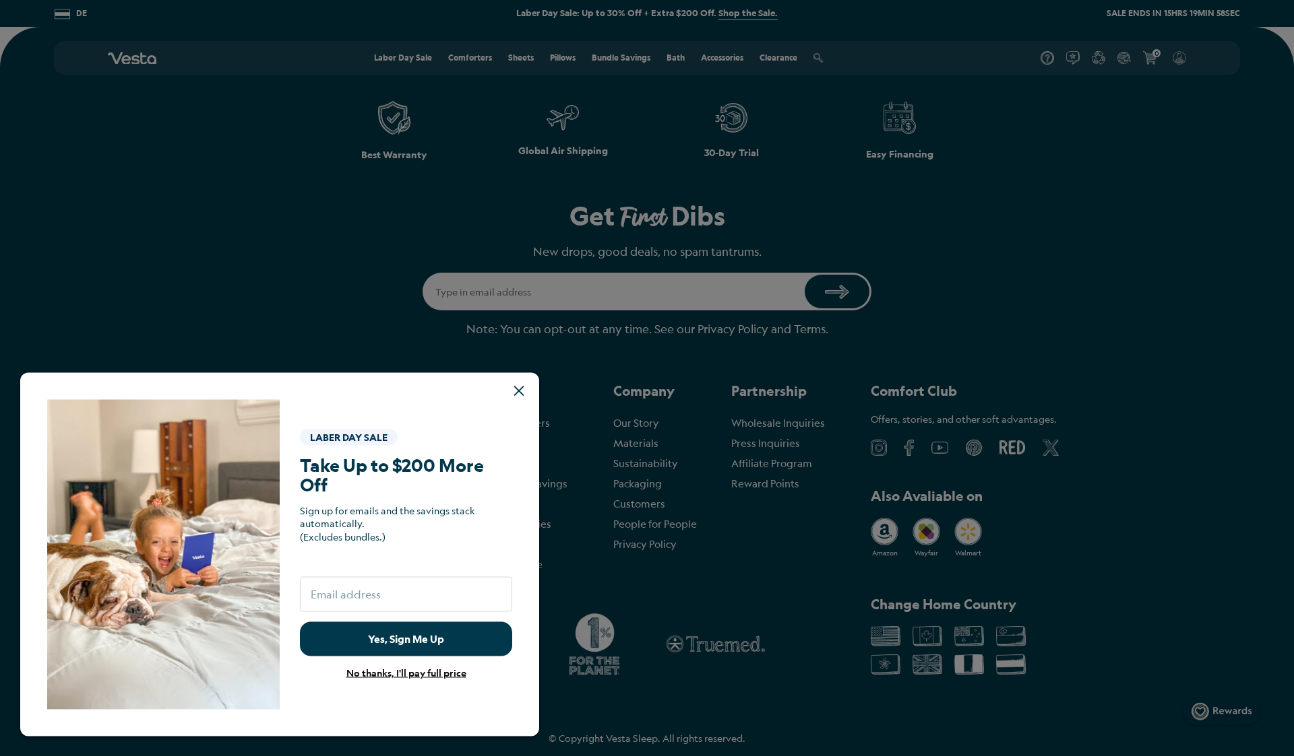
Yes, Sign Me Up (406, 638)
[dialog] (647, 378)
